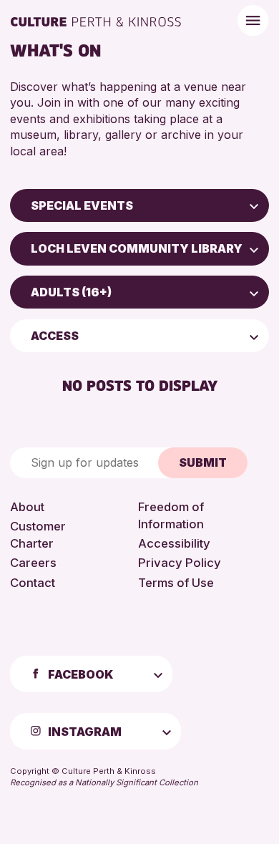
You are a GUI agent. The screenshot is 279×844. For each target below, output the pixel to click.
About (27, 507)
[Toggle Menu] (253, 20)
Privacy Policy (179, 563)
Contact (32, 583)
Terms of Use (176, 583)
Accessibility (174, 543)
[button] (254, 205)
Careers (33, 563)
